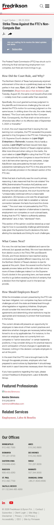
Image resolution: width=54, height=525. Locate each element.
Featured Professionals (20, 386)
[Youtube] (11, 502)
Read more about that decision (29, 91)
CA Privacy (30, 515)
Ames (30, 444)
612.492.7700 (8, 480)
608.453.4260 (8, 472)
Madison (6, 469)
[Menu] (48, 6)
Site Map (33, 512)
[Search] (42, 6)
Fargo (31, 461)
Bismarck (6, 452)
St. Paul (5, 477)
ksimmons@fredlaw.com (13, 404)
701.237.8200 (34, 464)
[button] (10, 34)
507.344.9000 (34, 472)
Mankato (32, 469)
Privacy (18, 515)
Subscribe (7, 512)
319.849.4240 (8, 464)
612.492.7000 (8, 447)
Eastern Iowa (8, 461)
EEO (19, 519)
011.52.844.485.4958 (12, 489)
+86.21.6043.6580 (37, 480)
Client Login (20, 512)
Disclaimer (7, 515)
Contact (39, 509)
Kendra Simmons (10, 397)
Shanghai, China (35, 477)
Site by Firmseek (32, 519)
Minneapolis (7, 444)
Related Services (15, 412)
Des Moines (33, 452)
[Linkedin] (3, 502)
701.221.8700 (8, 455)
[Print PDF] (4, 34)
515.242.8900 (34, 447)
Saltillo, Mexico (9, 486)
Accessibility (8, 519)
